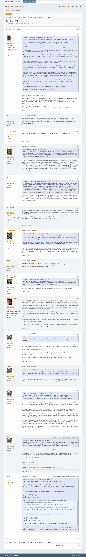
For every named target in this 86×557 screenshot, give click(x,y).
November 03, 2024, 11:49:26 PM (29, 437)
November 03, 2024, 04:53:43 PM (29, 207)
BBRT (8, 34)
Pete (8, 261)
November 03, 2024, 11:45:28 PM (29, 390)
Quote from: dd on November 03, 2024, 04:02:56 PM (36, 149)
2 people (23, 141)
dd (7, 116)
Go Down (8, 29)
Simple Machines (15, 555)
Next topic (77, 25)
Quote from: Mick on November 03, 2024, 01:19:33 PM (36, 440)
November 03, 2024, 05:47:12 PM (29, 298)
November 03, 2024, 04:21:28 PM (29, 131)
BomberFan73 (11, 131)
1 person (23, 110)
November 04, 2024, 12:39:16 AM (29, 476)
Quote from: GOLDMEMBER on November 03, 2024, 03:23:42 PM (38, 370)
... (23, 29)
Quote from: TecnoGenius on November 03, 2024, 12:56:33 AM (38, 37)
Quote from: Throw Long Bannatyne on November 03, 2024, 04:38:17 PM (40, 181)
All (27, 29)
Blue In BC (10, 208)
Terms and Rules (73, 555)
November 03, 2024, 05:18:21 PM (29, 260)
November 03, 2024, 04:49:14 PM (29, 177)
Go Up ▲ (80, 555)
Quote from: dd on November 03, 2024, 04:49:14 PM (36, 337)
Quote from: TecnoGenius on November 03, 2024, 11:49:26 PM (38, 479)
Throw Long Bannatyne (11, 147)
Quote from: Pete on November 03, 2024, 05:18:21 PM (36, 279)
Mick (8, 476)
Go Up (7, 539)
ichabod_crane (12, 298)
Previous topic (69, 25)
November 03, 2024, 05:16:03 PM (29, 230)
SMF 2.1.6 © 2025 (8, 555)
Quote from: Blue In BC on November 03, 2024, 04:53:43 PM (37, 234)
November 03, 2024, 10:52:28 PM (29, 333)
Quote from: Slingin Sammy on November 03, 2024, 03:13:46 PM (38, 393)
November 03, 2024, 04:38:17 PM (29, 146)
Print (78, 29)
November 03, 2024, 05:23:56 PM (29, 275)
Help (68, 555)
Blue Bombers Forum (14, 6)
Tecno (9, 334)
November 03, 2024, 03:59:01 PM (29, 34)
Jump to (58, 545)
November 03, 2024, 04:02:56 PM (29, 115)
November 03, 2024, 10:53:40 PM (29, 366)
